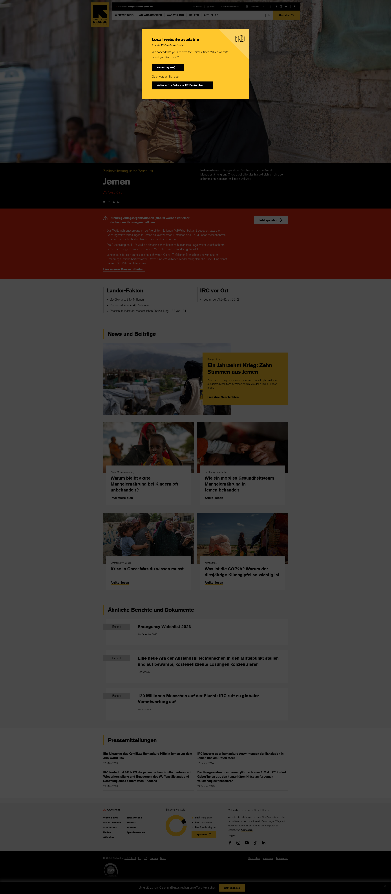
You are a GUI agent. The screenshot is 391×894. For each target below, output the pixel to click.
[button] (168, 67)
